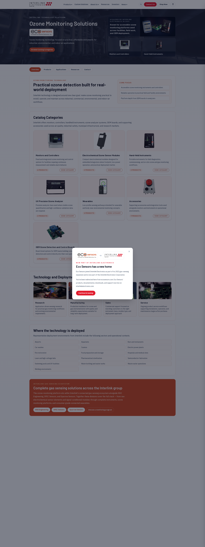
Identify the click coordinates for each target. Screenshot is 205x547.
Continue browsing (85, 293)
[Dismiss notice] (129, 251)
